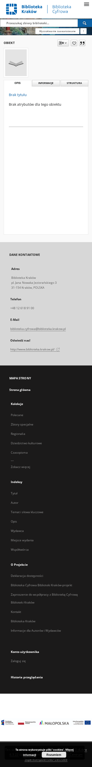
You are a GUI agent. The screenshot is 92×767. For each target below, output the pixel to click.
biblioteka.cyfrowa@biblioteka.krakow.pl (38, 329)
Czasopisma (19, 452)
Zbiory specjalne (22, 424)
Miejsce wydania (22, 540)
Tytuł (14, 493)
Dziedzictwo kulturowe (26, 443)
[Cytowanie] (82, 43)
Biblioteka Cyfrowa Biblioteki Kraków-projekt (41, 585)
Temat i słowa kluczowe (27, 512)
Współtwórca (20, 549)
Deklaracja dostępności (27, 576)
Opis (14, 521)
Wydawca (17, 531)
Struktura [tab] (74, 83)
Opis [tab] (17, 83)
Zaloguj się (18, 661)
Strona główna (20, 390)
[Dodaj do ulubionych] (74, 43)
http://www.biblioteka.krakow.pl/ (32, 349)
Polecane (17, 415)
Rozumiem (53, 754)
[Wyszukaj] (85, 23)
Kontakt (16, 612)
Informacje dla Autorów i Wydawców (36, 630)
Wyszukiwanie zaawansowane (57, 31)
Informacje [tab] (45, 83)
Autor (15, 503)
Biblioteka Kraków (23, 621)
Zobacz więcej (20, 467)
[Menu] (86, 4)
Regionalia (18, 434)
